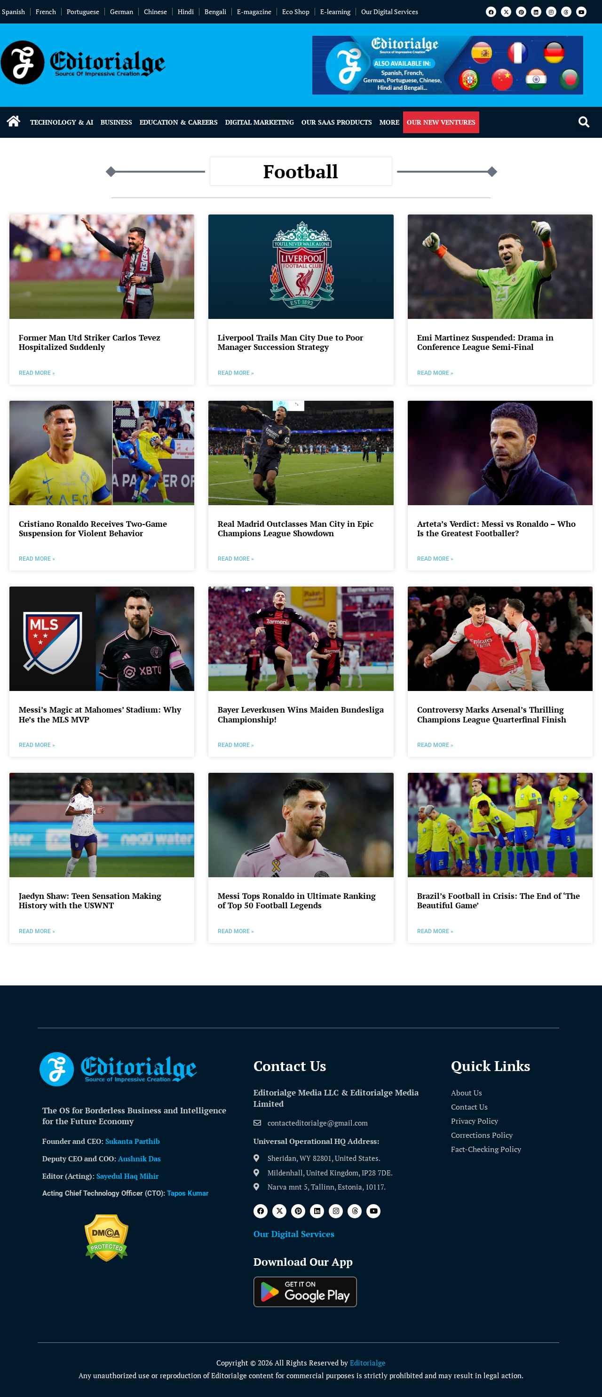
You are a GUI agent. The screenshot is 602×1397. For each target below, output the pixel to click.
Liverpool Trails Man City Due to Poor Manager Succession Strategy (290, 342)
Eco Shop (295, 11)
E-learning (335, 11)
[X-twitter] (506, 12)
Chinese (155, 11)
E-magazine (254, 11)
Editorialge (368, 1362)
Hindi (186, 11)
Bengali (215, 11)
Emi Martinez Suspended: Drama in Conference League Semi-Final (485, 342)
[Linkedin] (536, 12)
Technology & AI (61, 122)
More (389, 122)
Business (116, 122)
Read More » (37, 373)
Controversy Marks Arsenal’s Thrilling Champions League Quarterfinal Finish (491, 714)
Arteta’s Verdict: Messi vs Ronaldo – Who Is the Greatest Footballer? (496, 528)
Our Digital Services (389, 11)
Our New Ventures (441, 122)
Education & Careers (179, 122)
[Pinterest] (521, 12)
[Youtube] (581, 12)
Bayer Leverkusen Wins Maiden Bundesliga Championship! (301, 714)
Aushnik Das (139, 1158)
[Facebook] (491, 12)
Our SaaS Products (336, 122)
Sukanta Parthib (132, 1141)
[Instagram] (551, 12)
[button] (584, 122)
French (46, 11)
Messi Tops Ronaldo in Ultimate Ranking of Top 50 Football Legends (297, 900)
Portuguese (83, 11)
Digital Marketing (259, 122)
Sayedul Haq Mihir (127, 1176)
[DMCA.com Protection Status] (106, 1259)
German (121, 11)
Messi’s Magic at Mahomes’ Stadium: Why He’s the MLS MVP (100, 714)
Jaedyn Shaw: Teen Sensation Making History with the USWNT (90, 900)
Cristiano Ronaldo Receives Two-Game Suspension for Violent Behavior (93, 528)
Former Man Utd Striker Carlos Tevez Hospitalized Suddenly (89, 342)
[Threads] (566, 12)
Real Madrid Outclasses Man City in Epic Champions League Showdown (295, 528)
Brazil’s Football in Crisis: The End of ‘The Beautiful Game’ (498, 900)
